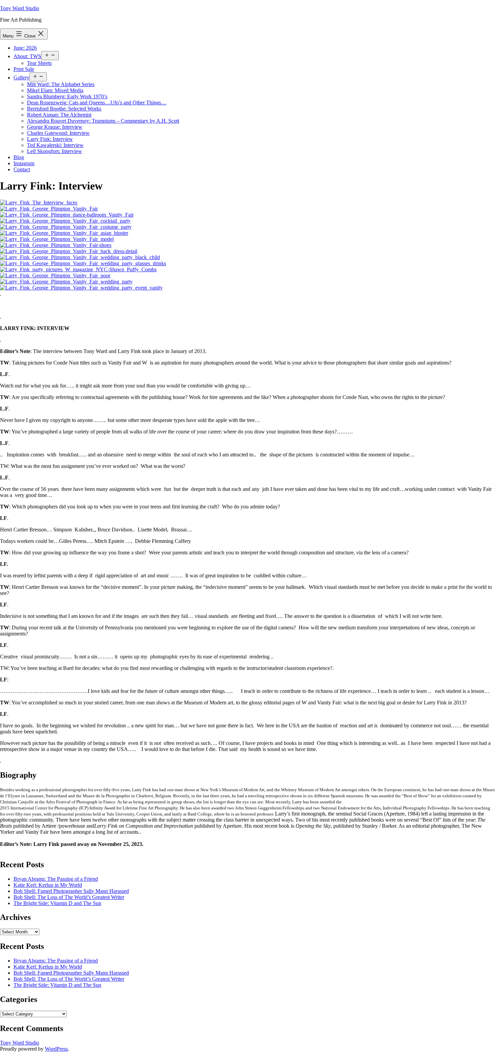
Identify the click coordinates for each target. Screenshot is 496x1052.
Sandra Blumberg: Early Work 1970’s (67, 96)
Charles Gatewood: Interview (58, 133)
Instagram (23, 163)
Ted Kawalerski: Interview (55, 145)
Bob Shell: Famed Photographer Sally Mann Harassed (71, 891)
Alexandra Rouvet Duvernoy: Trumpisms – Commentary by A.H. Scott (103, 121)
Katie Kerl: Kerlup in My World (47, 885)
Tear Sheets (39, 63)
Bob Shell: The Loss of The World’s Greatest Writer (68, 897)
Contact (21, 169)
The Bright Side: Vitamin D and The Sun (57, 903)
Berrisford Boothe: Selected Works (64, 108)
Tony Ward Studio (19, 8)
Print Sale (23, 69)
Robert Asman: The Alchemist (59, 115)
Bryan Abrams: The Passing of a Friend (55, 879)
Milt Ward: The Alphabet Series (60, 84)
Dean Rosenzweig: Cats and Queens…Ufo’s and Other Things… (96, 102)
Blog (18, 157)
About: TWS (27, 56)
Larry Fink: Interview (50, 139)
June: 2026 (25, 48)
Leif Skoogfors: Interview (54, 151)
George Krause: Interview (54, 127)
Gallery (21, 77)
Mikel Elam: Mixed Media (55, 90)
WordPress (56, 1049)
